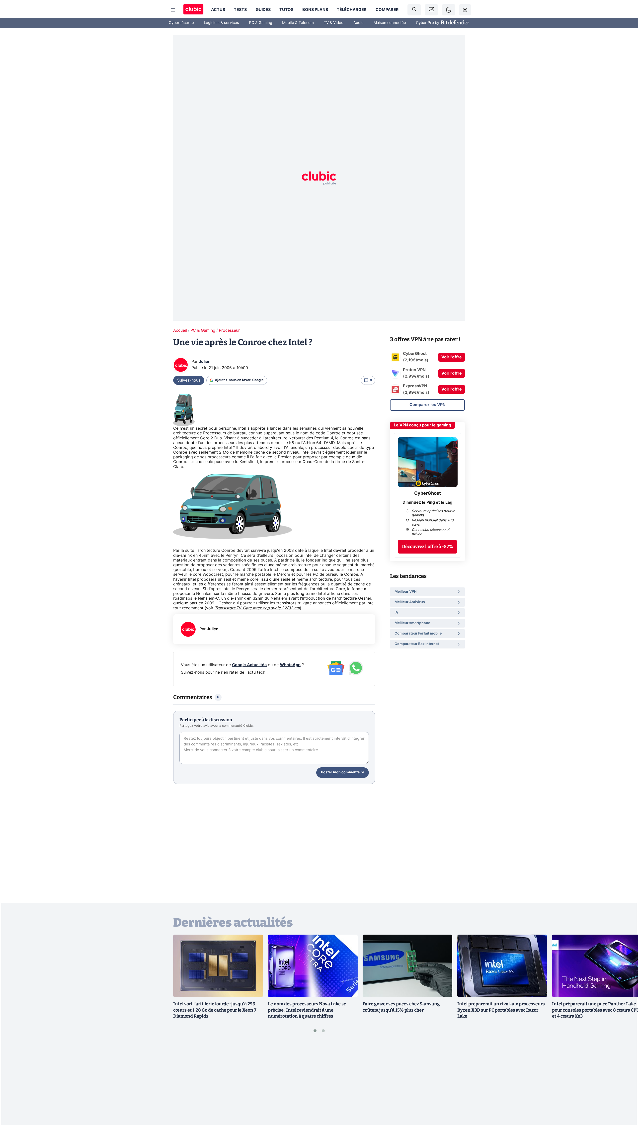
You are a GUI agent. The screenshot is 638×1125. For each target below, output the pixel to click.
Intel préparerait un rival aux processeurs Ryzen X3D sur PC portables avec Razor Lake (501, 1010)
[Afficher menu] (173, 9)
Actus (218, 10)
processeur (321, 448)
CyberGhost (427, 493)
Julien (205, 362)
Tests (240, 10)
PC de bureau (325, 574)
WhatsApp (290, 665)
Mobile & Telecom (298, 23)
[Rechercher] (414, 9)
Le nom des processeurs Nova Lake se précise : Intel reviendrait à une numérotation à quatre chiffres (307, 1010)
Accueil (180, 330)
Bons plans (315, 10)
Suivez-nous (188, 380)
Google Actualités (249, 665)
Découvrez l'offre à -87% (427, 546)
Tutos (286, 10)
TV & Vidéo (333, 23)
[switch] (448, 9)
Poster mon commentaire (342, 772)
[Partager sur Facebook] (625, 1082)
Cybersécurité (181, 23)
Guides (263, 10)
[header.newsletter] (431, 9)
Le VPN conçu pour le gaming (422, 425)
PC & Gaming (260, 23)
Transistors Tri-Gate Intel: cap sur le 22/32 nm (257, 608)
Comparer (387, 10)
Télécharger (352, 10)
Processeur (229, 330)
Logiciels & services (221, 23)
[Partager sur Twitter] (625, 1098)
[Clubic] (193, 10)
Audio (358, 23)
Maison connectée (390, 23)
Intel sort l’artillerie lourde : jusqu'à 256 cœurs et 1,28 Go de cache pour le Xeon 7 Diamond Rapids (214, 1010)
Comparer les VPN (427, 405)
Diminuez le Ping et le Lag (427, 502)
